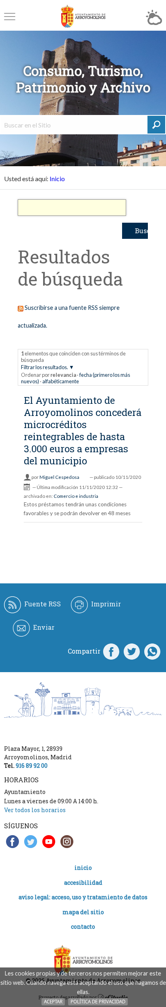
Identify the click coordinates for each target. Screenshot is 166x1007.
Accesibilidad (83, 882)
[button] (9, 16)
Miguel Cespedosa (59, 477)
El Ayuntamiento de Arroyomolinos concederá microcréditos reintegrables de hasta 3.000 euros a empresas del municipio (82, 430)
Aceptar (53, 1002)
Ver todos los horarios (35, 810)
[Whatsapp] (152, 651)
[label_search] (156, 124)
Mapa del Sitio (83, 912)
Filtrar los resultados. (44, 367)
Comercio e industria (76, 496)
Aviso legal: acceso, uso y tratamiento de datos (83, 897)
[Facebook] (111, 651)
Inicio (57, 178)
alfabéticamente (60, 381)
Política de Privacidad (98, 1002)
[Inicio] (83, 16)
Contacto (83, 926)
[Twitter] (132, 651)
